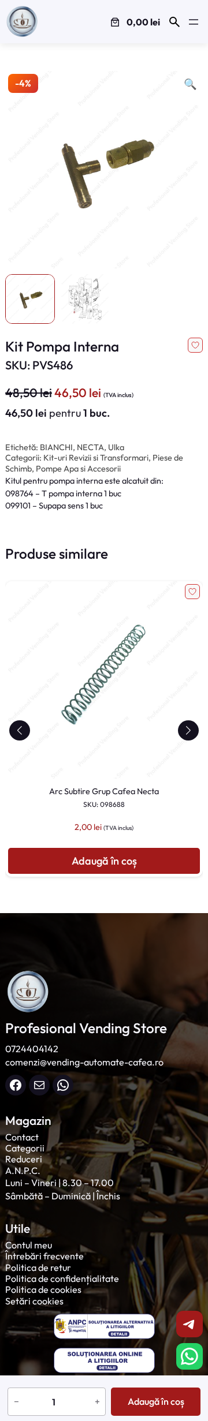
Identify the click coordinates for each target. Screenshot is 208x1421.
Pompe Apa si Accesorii (78, 468)
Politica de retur (38, 1267)
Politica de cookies (43, 1289)
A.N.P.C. (22, 1170)
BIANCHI (56, 447)
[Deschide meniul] (193, 22)
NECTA (90, 447)
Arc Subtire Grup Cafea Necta (104, 797)
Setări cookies (34, 1301)
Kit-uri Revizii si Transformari (95, 458)
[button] (19, 730)
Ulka (116, 447)
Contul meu (28, 1245)
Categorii (24, 1148)
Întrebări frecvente (44, 1256)
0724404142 (31, 1048)
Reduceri (23, 1159)
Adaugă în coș (156, 1401)
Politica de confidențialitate (62, 1278)
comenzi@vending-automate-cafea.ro (84, 1062)
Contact (22, 1137)
